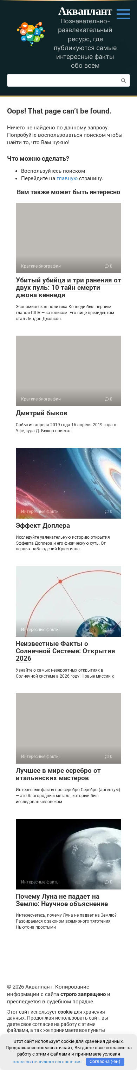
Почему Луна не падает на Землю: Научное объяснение (62, 900)
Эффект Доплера (43, 525)
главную (67, 178)
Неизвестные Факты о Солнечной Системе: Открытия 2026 (65, 651)
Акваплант (85, 10)
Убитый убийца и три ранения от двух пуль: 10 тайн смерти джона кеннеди (68, 287)
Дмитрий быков (41, 413)
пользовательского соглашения (47, 1061)
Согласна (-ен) (105, 1061)
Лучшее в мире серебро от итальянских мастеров (58, 774)
